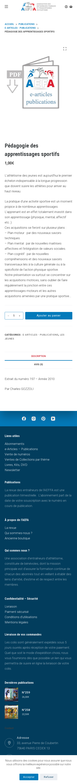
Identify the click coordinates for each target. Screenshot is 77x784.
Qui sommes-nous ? (18, 533)
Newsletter (12, 470)
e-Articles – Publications (21, 449)
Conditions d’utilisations (21, 617)
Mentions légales (16, 622)
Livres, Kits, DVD (16, 465)
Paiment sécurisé (17, 612)
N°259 (26, 692)
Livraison (11, 606)
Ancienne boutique (17, 538)
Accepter (29, 777)
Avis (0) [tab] (38, 364)
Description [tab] (38, 356)
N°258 (26, 710)
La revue (10, 528)
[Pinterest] (43, 419)
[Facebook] (24, 419)
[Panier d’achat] (71, 6)
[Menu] (6, 6)
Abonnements (14, 444)
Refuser (49, 777)
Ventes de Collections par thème (27, 459)
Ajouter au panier (49, 315)
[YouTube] (53, 419)
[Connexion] (66, 6)
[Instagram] (34, 419)
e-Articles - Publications (40, 334)
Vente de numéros (17, 454)
